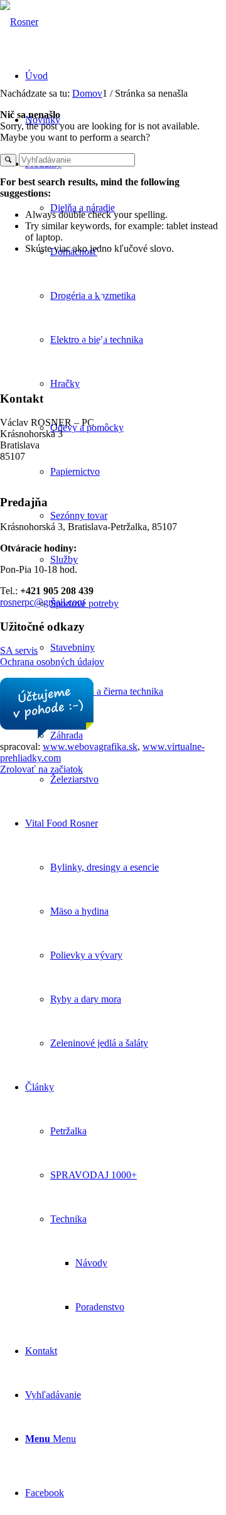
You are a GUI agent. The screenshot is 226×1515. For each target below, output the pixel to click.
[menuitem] (138, 340)
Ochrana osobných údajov (52, 661)
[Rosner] (19, 21)
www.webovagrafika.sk (90, 746)
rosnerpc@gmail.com (42, 602)
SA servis (19, 650)
